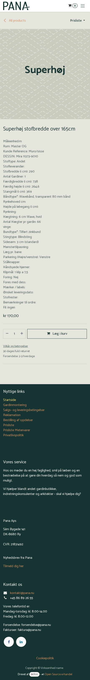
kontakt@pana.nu (22, 593)
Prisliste (8, 425)
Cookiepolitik (45, 658)
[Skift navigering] (82, 6)
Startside (9, 400)
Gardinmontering (15, 405)
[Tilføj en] (22, 333)
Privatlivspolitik (13, 435)
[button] (77, 21)
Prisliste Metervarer (16, 430)
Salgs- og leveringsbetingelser (24, 410)
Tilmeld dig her (13, 566)
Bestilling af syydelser (18, 420)
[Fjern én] (6, 333)
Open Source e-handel (58, 674)
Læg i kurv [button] (59, 334)
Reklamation (12, 415)
